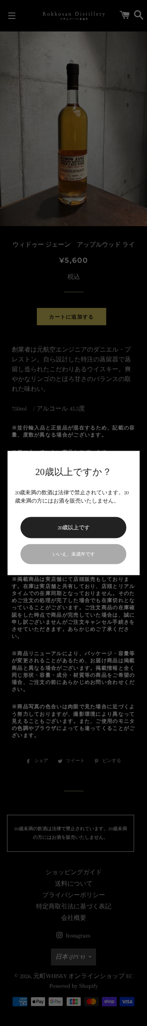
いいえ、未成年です (74, 554)
